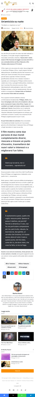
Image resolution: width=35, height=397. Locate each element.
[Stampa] (4, 276)
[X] (8, 273)
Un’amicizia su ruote (17, 361)
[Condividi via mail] (27, 273)
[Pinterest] (16, 273)
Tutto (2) (17, 371)
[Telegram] (23, 273)
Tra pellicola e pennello (24, 326)
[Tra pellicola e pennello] (26, 319)
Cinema (8, 15)
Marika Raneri (6, 28)
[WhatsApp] (20, 273)
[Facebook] (4, 273)
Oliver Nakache (24, 263)
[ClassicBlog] (10, 3)
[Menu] (2, 4)
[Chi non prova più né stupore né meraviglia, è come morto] (5, 357)
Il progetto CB (17, 386)
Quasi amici (12, 267)
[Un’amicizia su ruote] (5, 364)
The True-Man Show (7, 342)
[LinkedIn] (12, 273)
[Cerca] (33, 4)
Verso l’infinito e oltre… (24, 342)
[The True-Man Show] (9, 336)
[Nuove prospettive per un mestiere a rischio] (9, 319)
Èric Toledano (11, 263)
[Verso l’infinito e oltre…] (26, 336)
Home (4, 15)
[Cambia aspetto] (30, 4)
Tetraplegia (23, 267)
